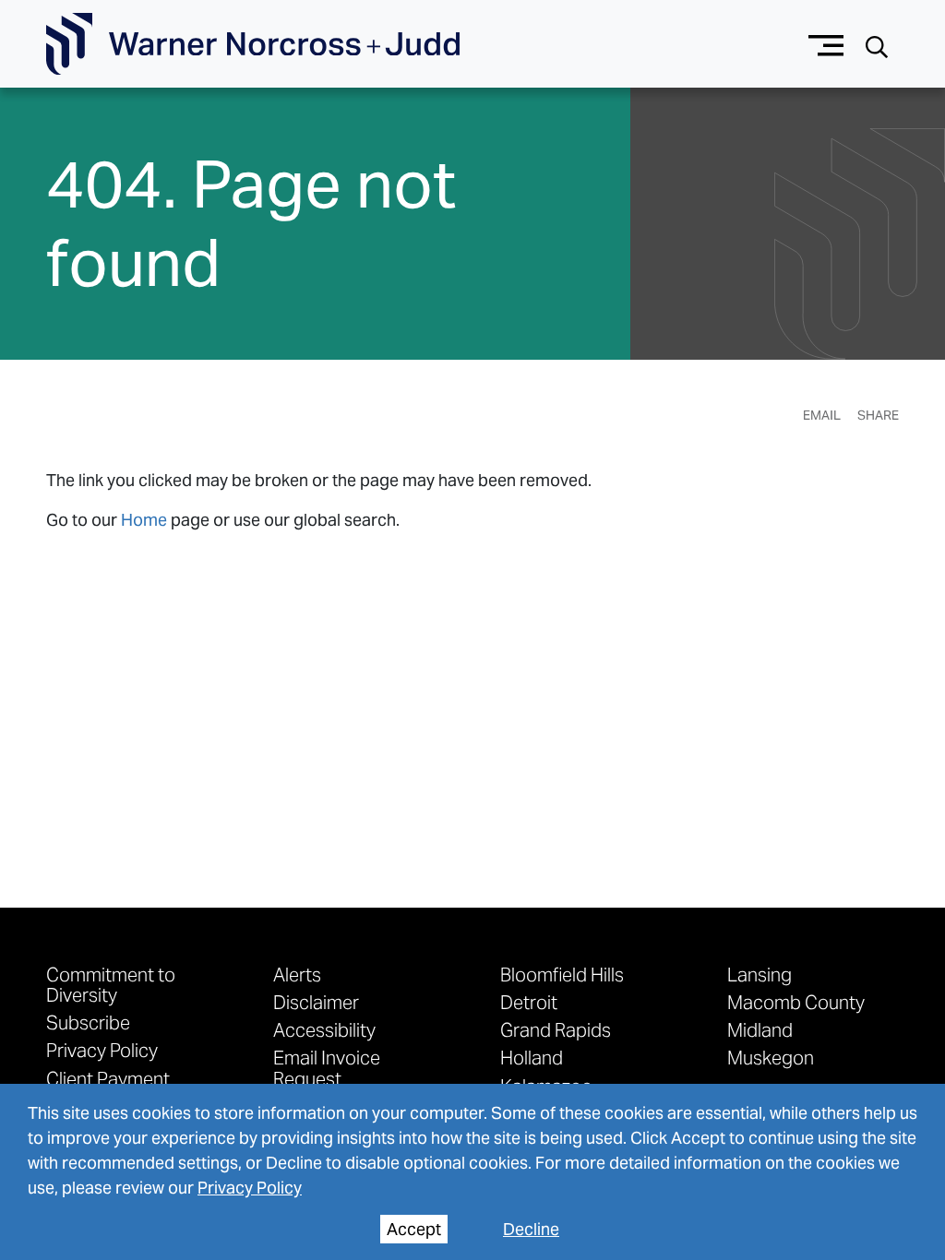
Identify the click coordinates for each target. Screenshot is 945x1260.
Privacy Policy (249, 1187)
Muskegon (770, 1057)
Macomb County (796, 1002)
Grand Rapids (555, 1029)
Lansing (759, 974)
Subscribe (88, 1022)
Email (822, 415)
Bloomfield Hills (562, 974)
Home (144, 519)
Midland (760, 1029)
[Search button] (877, 45)
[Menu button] (826, 44)
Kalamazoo (546, 1086)
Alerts (297, 974)
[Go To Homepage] (253, 44)
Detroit (528, 1002)
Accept (414, 1229)
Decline (531, 1229)
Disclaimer (316, 1002)
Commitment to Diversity (110, 984)
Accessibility (324, 1029)
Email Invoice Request (326, 1067)
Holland (531, 1057)
